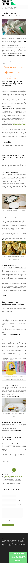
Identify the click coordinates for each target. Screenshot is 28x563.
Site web (19, 504)
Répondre (5, 486)
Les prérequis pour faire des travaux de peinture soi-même (13, 66)
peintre (10, 461)
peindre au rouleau (6, 175)
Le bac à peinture (8, 73)
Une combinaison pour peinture (11, 77)
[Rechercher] (21, 2)
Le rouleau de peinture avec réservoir (11, 78)
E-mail (19, 500)
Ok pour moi (18, 560)
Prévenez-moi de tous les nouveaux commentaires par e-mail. (13, 521)
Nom (19, 496)
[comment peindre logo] (11, 2)
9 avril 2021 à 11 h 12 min (7, 477)
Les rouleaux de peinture (9, 68)
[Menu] (24, 2)
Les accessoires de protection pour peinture (12, 72)
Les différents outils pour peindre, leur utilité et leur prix (14, 67)
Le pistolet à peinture (9, 71)
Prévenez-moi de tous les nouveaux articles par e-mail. (13, 523)
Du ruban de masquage (9, 74)
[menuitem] (21, 2)
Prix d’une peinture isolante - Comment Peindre (12, 476)
